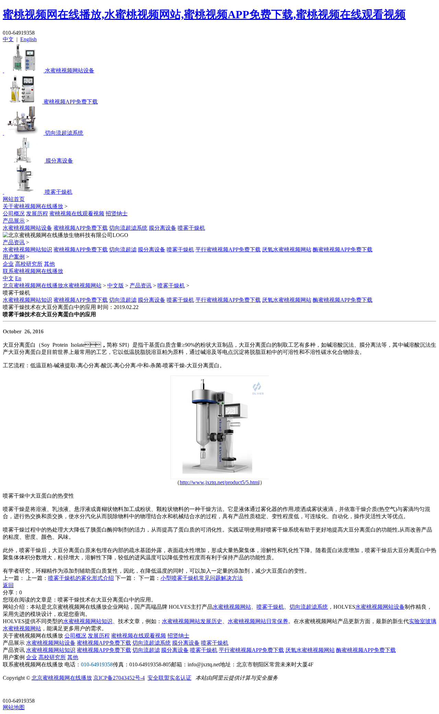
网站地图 (14, 707)
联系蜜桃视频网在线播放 (33, 271)
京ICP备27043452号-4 (119, 678)
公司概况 (14, 213)
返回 (8, 585)
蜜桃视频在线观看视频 (76, 213)
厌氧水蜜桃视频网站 (286, 249)
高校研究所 (29, 264)
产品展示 (14, 221)
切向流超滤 (123, 249)
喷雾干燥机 (191, 228)
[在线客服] (10, 690)
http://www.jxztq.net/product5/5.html (220, 482)
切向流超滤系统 (128, 228)
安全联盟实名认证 (169, 678)
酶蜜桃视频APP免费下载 (342, 249)
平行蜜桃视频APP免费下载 (228, 249)
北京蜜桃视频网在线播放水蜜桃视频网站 (52, 285)
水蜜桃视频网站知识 (27, 249)
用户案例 (14, 257)
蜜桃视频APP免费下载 (81, 228)
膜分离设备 (162, 228)
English (28, 39)
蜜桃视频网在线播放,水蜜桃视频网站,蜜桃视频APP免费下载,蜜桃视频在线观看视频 (204, 14)
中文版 (115, 285)
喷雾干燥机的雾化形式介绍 (81, 578)
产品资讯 (14, 242)
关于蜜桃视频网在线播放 (33, 206)
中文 (8, 39)
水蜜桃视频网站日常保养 (258, 621)
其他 (49, 264)
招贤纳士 (117, 213)
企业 (8, 264)
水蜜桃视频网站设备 (27, 228)
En (18, 278)
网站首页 (14, 199)
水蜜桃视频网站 (232, 607)
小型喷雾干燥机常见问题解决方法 (202, 578)
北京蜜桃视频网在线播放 (62, 678)
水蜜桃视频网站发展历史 (192, 621)
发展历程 (37, 213)
